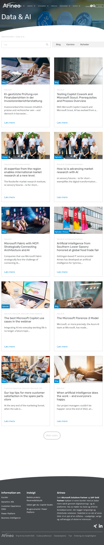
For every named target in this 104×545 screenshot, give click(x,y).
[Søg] (47, 44)
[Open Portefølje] (24, 6)
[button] (52, 436)
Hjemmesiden (7, 36)
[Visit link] (25, 92)
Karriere (70, 44)
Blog (58, 44)
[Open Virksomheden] (69, 6)
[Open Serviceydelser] (48, 6)
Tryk (70, 536)
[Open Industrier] (34, 6)
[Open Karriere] (79, 6)
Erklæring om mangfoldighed (85, 536)
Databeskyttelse (60, 536)
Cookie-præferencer (44, 536)
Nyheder (84, 44)
